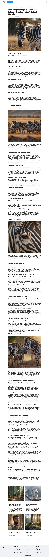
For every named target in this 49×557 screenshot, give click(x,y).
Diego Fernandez (11, 17)
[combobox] (30, 2)
